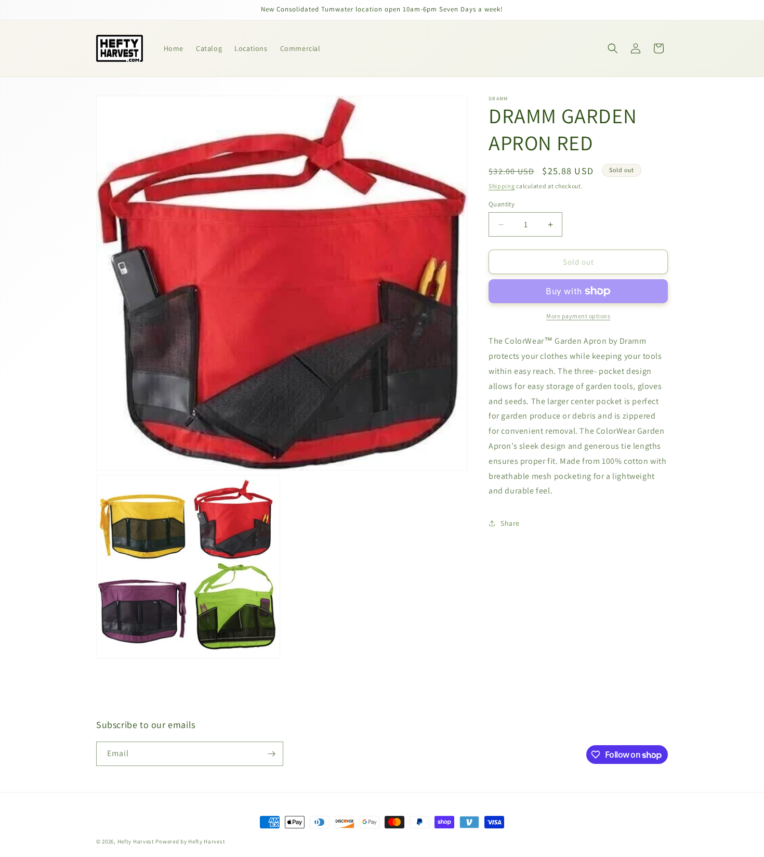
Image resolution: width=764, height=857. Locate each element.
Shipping (502, 186)
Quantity (502, 204)
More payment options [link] (578, 316)
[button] (612, 48)
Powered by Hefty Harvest (190, 841)
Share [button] (510, 523)
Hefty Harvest (135, 841)
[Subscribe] (271, 754)
